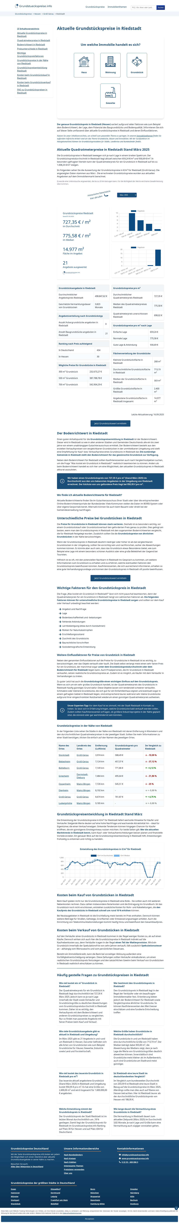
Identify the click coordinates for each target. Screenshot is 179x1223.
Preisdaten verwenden (74, 1169)
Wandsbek (15, 1204)
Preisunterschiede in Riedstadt (32, 48)
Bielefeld (54, 1204)
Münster (14, 1196)
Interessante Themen (73, 1166)
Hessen (37, 14)
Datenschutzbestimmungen (72, 1213)
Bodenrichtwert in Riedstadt (31, 44)
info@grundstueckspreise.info (135, 1155)
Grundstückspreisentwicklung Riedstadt (32, 69)
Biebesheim (64, 761)
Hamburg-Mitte (97, 1204)
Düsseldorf (55, 1189)
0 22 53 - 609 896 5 (130, 1162)
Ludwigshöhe (65, 803)
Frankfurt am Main (59, 1200)
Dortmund (55, 1193)
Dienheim (63, 790)
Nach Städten (70, 1162)
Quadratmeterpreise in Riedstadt (33, 40)
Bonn (92, 1189)
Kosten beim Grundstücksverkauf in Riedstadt (34, 84)
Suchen (161, 8)
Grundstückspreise (95, 6)
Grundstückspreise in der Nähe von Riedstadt (32, 62)
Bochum (134, 1200)
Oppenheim (64, 784)
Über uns (68, 1173)
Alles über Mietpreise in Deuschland (27, 1166)
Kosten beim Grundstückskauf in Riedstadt (33, 77)
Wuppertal (95, 1196)
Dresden (134, 1189)
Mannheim (95, 1200)
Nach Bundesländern (73, 1155)
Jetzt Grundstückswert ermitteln (110, 423)
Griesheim (64, 776)
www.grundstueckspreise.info (135, 1158)
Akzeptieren (89, 1219)
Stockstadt (64, 755)
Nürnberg (134, 1193)
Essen (13, 1189)
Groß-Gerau (48, 14)
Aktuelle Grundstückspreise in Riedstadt (32, 35)
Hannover (15, 1193)
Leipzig (54, 1196)
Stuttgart (15, 1200)
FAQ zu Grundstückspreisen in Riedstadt (32, 91)
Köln (132, 1196)
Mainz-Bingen (83, 784)
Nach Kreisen (70, 1158)
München (94, 1193)
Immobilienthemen (117, 6)
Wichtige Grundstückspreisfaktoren (30, 55)
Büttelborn (64, 768)
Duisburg (134, 1204)
